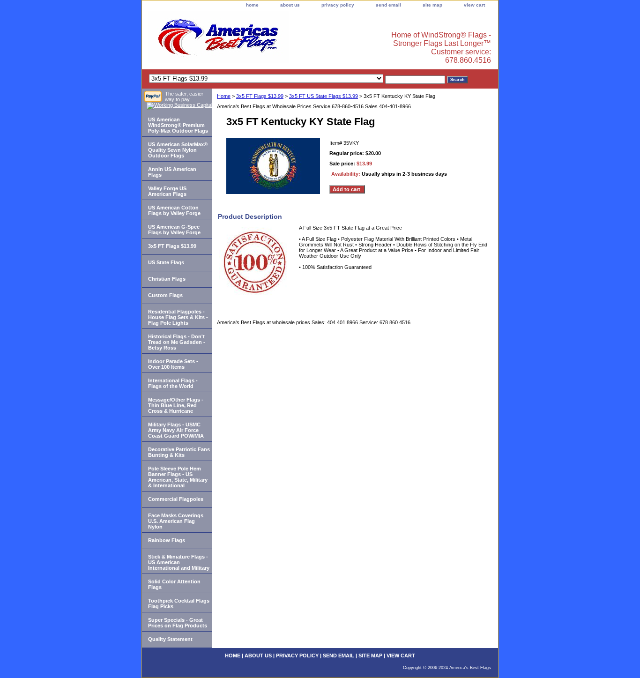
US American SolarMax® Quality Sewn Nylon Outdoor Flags (178, 150)
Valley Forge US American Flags (167, 191)
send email (388, 4)
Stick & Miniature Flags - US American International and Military (178, 562)
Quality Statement (170, 639)
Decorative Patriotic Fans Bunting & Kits (179, 452)
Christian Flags (167, 279)
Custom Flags (165, 295)
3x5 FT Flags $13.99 (259, 96)
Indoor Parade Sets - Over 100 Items (173, 364)
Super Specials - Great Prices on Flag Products (177, 622)
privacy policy (337, 4)
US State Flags (166, 262)
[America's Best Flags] (259, 39)
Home (224, 96)
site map (432, 4)
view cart (474, 4)
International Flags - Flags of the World (173, 383)
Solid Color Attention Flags (174, 584)
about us (290, 4)
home (252, 4)
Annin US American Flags (172, 172)
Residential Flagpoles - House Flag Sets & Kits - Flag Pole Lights (178, 317)
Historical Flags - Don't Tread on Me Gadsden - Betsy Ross (176, 342)
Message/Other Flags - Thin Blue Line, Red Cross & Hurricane (175, 405)
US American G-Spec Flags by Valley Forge (174, 229)
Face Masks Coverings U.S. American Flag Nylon (175, 521)
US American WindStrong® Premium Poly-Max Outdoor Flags (178, 125)
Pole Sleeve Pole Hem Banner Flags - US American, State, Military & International (178, 477)
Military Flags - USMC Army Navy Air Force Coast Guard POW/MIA (176, 430)
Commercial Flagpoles (175, 499)
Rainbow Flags (166, 540)
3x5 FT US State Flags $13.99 (323, 96)
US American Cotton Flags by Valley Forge (174, 210)
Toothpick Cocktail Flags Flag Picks (178, 603)
